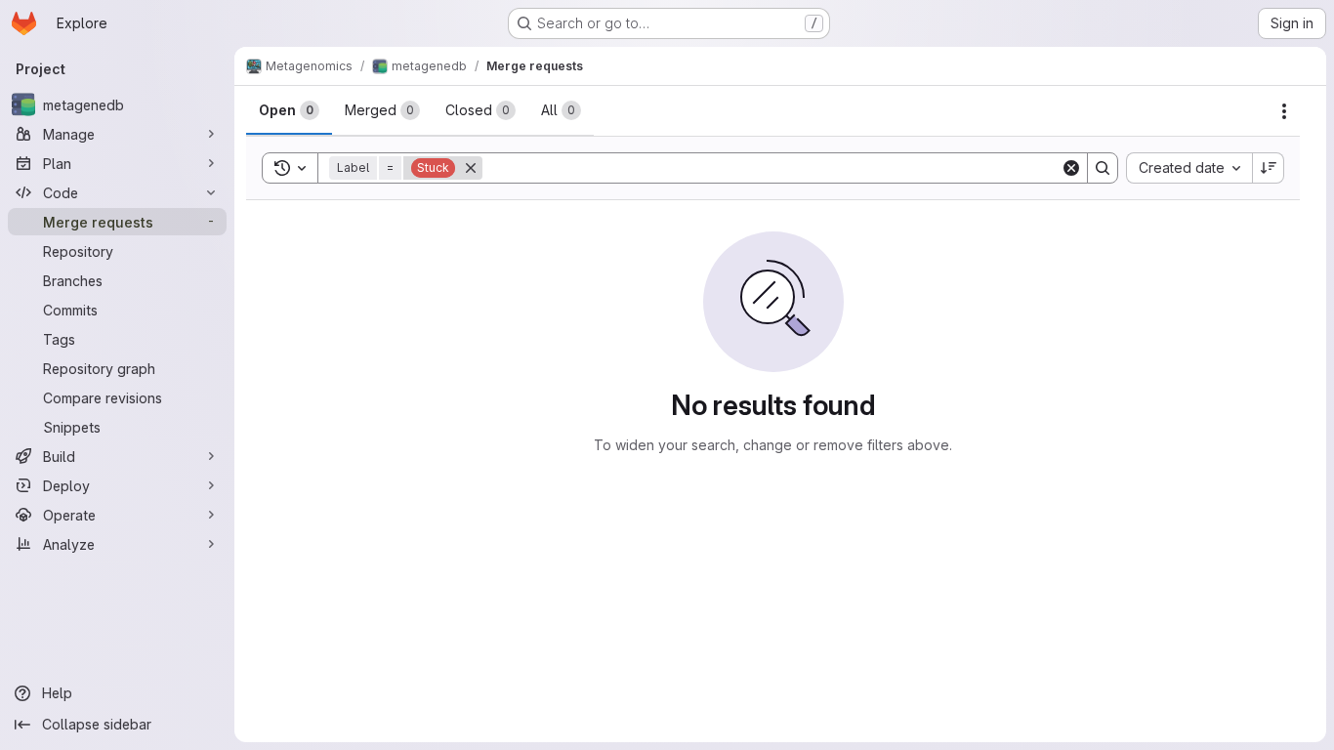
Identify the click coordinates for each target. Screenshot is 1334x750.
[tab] (289, 110)
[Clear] (1071, 168)
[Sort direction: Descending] (1268, 168)
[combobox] (1189, 168)
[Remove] (470, 168)
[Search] (1102, 168)
